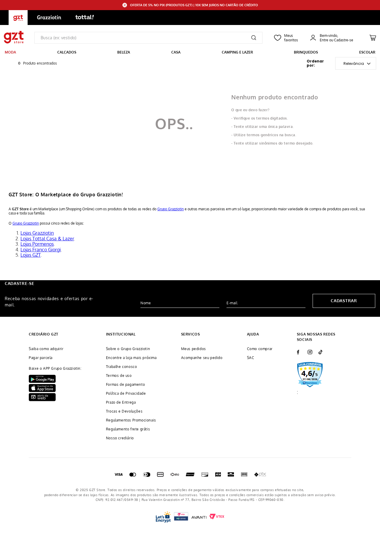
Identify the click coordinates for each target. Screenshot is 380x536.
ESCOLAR (367, 52)
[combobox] (148, 38)
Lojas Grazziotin (37, 233)
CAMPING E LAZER (237, 52)
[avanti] (198, 517)
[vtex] (181, 517)
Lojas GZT (30, 255)
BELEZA (123, 52)
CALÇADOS (66, 52)
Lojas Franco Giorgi (40, 250)
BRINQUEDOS (306, 52)
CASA (175, 52)
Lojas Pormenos (37, 244)
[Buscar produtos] (253, 37)
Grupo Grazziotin (170, 209)
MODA (10, 52)
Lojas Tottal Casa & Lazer (47, 239)
